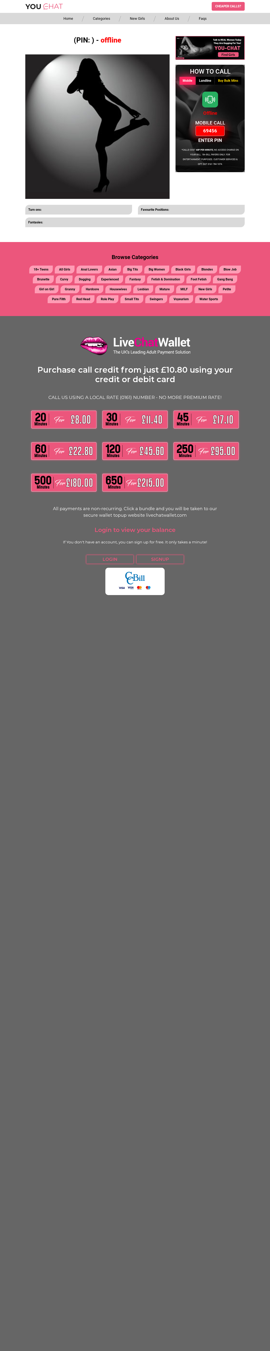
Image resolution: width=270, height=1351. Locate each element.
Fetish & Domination (165, 279)
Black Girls (183, 269)
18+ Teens (41, 269)
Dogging (85, 279)
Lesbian (143, 289)
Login (110, 559)
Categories (101, 18)
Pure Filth (59, 299)
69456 (210, 131)
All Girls (64, 269)
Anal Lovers (89, 269)
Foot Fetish (199, 279)
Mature (165, 289)
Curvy (64, 279)
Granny (70, 289)
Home (68, 18)
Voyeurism (181, 299)
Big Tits (132, 269)
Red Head (83, 299)
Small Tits (132, 299)
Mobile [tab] (187, 81)
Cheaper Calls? (228, 6)
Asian (113, 269)
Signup (160, 559)
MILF (184, 289)
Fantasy (135, 279)
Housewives (118, 289)
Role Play (107, 299)
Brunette (43, 279)
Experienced (110, 279)
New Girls (137, 18)
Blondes (207, 269)
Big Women (157, 269)
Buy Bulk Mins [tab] (228, 81)
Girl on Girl (46, 289)
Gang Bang (225, 279)
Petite (227, 289)
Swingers (156, 299)
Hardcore (92, 289)
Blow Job (230, 269)
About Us (172, 18)
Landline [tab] (205, 81)
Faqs (203, 18)
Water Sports (208, 299)
